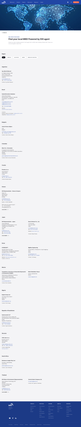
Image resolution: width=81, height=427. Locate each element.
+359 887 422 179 (7, 133)
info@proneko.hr (5, 176)
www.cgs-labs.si (5, 348)
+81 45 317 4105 (7, 231)
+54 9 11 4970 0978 (8, 80)
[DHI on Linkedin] (16, 418)
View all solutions (42, 406)
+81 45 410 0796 (7, 233)
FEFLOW (31, 411)
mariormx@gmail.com (32, 276)
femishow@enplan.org (6, 301)
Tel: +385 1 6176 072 (8, 177)
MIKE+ (31, 409)
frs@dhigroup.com (5, 230)
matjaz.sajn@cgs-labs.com (7, 344)
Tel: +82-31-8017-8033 (8, 255)
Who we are (59, 406)
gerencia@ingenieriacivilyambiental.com (10, 155)
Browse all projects (51, 406)
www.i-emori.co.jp (35, 231)
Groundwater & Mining (50, 414)
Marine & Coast (41, 411)
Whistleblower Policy (32, 424)
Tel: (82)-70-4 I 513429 (34, 255)
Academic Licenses (69, 414)
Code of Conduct (39, 424)
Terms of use (21, 424)
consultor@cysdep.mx (6, 280)
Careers (41, 2)
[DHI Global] (4, 2)
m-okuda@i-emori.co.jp (33, 228)
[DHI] (13, 404)
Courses (67, 412)
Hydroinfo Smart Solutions (7, 109)
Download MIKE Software (68, 407)
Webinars (67, 416)
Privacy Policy (10, 424)
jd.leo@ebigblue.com (32, 254)
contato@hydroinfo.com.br (7, 101)
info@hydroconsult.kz (6, 322)
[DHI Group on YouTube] (10, 418)
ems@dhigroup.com (6, 198)
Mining (40, 415)
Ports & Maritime (41, 413)
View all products (33, 406)
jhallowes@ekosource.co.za (7, 365)
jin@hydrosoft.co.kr (6, 254)
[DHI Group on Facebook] (13, 418)
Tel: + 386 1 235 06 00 (8, 345)
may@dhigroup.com (6, 388)
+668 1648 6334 (7, 389)
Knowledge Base (68, 410)
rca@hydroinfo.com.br (6, 103)
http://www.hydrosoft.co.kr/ (10, 257)
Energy (40, 409)
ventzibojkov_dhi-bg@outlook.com (9, 131)
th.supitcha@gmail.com (33, 381)
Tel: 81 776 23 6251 (34, 229)
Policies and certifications (46, 424)
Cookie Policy (16, 424)
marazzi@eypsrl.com (6, 78)
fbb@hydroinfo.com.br (6, 104)
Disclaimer (26, 424)
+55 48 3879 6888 (7, 106)
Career (58, 409)
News (58, 411)
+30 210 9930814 (7, 200)
